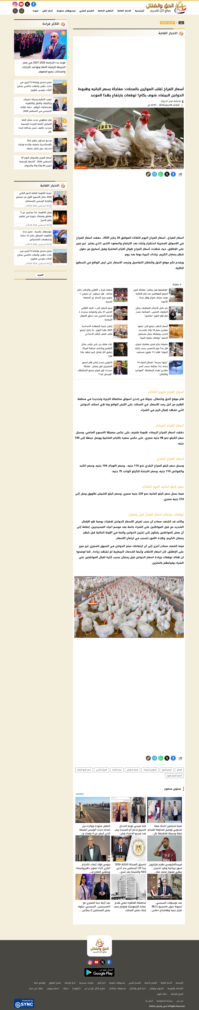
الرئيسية (139, 11)
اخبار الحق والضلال (137, 988)
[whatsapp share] (160, 174)
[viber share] (154, 174)
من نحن (179, 1001)
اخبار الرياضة (70, 983)
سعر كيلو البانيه (159, 493)
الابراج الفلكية (177, 994)
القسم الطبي (86, 11)
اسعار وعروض (53, 988)
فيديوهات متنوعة (66, 11)
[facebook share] (173, 174)
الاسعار (117, 262)
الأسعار (154, 404)
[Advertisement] (129, 61)
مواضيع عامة (39, 983)
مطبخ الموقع (55, 983)
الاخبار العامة (124, 11)
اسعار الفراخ (167, 769)
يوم (127, 254)
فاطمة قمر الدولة (171, 101)
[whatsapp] (148, 174)
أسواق (127, 398)
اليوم (145, 237)
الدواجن (85, 404)
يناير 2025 (109, 237)
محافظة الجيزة (112, 398)
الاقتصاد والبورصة (175, 988)
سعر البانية (117, 769)
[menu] (21, 11)
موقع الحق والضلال (156, 262)
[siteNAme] (166, 8)
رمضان (125, 557)
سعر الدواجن (123, 546)
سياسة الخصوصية (165, 1001)
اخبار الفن (47, 11)
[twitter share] (166, 174)
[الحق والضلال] (181, 22)
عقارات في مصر (36, 988)
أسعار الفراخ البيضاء (162, 432)
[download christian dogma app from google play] (99, 972)
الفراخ (179, 769)
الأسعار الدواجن (124, 521)
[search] (15, 11)
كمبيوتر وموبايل (156, 988)
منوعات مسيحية (86, 983)
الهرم (180, 404)
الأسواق (173, 243)
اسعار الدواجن (145, 557)
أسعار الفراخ (176, 237)
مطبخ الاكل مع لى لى (94, 988)
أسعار (157, 551)
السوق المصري (99, 546)
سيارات (66, 988)
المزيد (40, 275)
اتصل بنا (149, 1001)
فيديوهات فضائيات (117, 988)
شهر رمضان (176, 254)
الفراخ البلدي (101, 769)
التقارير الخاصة (105, 11)
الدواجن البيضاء (149, 769)
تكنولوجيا (76, 988)
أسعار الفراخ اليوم (174, 775)
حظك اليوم (162, 994)
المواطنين (156, 526)
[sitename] (99, 945)
